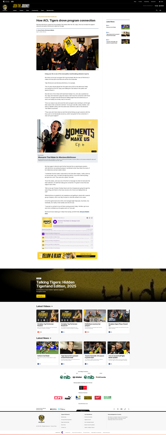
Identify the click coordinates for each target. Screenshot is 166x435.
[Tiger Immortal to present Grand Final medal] (118, 34)
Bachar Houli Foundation (90, 424)
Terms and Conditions (77, 432)
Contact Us (63, 427)
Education (153, 1)
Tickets (140, 1)
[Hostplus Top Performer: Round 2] (47, 322)
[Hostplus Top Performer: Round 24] (71, 322)
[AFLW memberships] (67, 256)
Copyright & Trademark (96, 432)
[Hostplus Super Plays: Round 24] (119, 322)
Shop (135, 1)
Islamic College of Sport (89, 427)
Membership (63, 417)
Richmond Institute (88, 417)
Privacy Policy (54, 426)
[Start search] (156, 10)
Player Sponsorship (65, 422)
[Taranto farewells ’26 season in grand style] (118, 41)
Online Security (106, 432)
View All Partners (82, 403)
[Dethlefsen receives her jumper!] (95, 322)
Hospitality (146, 1)
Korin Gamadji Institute (89, 422)
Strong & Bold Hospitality (66, 419)
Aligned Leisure (88, 419)
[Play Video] (67, 136)
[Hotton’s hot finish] (118, 27)
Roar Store (63, 424)
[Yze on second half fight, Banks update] (119, 353)
